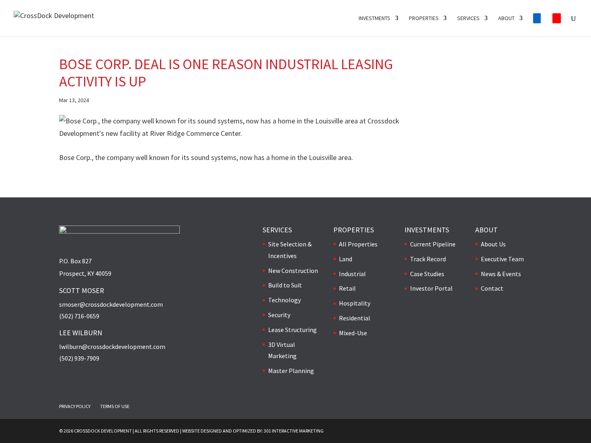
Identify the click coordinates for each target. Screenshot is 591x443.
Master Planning (291, 371)
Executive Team (502, 259)
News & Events (501, 274)
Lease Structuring (292, 330)
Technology (284, 300)
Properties (424, 18)
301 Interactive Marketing (294, 431)
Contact (492, 288)
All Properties (358, 244)
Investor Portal (431, 288)
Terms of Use (114, 406)
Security (279, 315)
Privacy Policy (74, 406)
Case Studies (427, 274)
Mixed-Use (353, 333)
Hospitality (354, 303)
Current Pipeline (433, 244)
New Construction (293, 271)
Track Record (428, 259)
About (506, 18)
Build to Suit (285, 285)
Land (345, 259)
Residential (354, 318)
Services (468, 18)
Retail (347, 288)
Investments (374, 18)
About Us (493, 244)
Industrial (352, 274)
